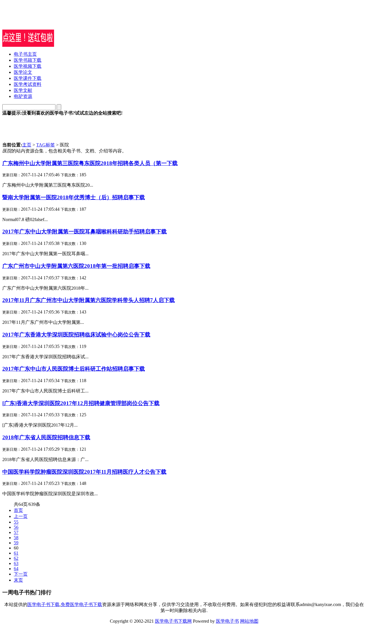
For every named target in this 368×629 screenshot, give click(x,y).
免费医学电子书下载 (81, 604)
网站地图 (249, 621)
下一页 (21, 574)
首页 (18, 510)
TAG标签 (45, 144)
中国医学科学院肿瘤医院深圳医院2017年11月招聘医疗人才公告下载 (84, 472)
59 (16, 542)
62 (16, 558)
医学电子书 (227, 621)
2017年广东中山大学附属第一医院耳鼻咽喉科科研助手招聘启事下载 (84, 232)
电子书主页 (25, 54)
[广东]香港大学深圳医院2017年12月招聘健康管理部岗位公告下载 (81, 403)
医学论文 (23, 72)
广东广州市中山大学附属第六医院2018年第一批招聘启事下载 (76, 266)
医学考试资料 (27, 84)
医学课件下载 (27, 78)
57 (16, 532)
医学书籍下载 (27, 60)
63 (16, 563)
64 (16, 568)
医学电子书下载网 (173, 621)
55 (16, 522)
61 (16, 553)
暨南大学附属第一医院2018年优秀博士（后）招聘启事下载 (73, 197)
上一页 (21, 516)
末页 (18, 580)
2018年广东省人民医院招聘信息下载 (46, 437)
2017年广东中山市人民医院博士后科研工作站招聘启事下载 (73, 369)
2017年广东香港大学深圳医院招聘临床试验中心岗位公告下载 (76, 335)
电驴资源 (23, 96)
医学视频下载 (27, 66)
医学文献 (23, 90)
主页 (26, 144)
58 (16, 537)
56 (16, 527)
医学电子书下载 (43, 604)
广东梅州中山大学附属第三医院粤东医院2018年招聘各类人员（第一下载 (90, 163)
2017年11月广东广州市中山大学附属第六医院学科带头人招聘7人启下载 (88, 300)
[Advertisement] (69, 21)
